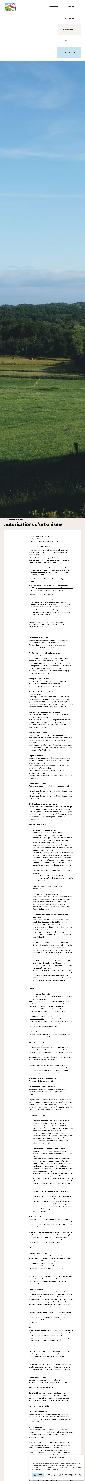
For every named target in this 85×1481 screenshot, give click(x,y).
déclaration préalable (42, 1143)
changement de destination (51, 899)
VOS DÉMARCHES (69, 29)
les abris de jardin (43, 1138)
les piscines (52, 1136)
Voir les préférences (70, 1475)
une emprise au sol (50, 1163)
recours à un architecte (40, 1219)
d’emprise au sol (49, 850)
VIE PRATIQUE (70, 18)
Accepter (37, 1475)
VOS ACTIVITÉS (69, 41)
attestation (63, 1276)
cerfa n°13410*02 (36, 740)
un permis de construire (52, 886)
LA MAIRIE (71, 7)
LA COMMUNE (53, 7)
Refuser (50, 1475)
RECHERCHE (66, 52)
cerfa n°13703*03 (37, 1009)
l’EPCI (35, 978)
